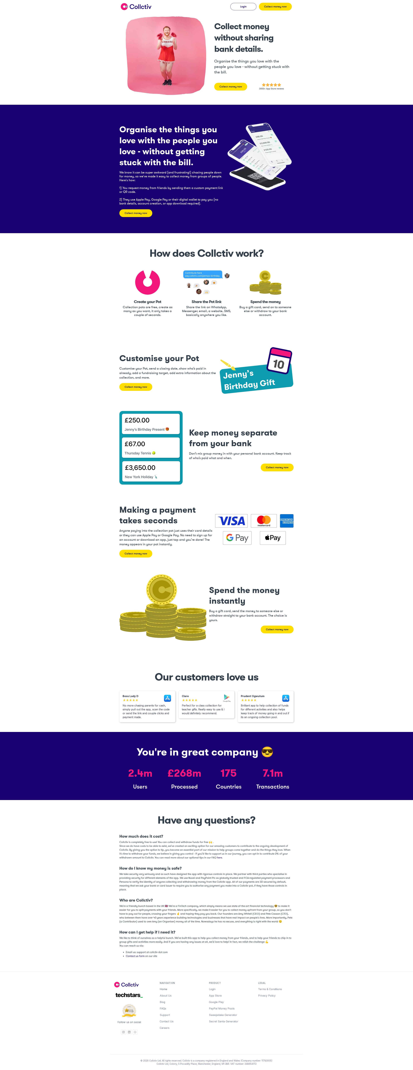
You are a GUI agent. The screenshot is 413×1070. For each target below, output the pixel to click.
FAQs (163, 1008)
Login (212, 989)
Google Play (216, 1002)
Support (165, 1015)
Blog (162, 1002)
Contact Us (166, 1021)
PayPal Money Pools (222, 1008)
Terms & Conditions (270, 989)
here (219, 857)
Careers (164, 1027)
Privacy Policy (267, 995)
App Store (215, 995)
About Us (165, 995)
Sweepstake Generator (223, 1015)
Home (163, 989)
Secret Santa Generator (223, 1021)
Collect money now (275, 6)
